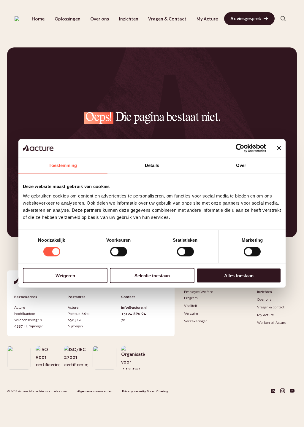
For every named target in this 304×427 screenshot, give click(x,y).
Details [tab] (152, 165)
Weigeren (65, 275)
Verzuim (191, 313)
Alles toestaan (239, 275)
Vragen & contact (270, 307)
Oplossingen (67, 18)
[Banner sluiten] (279, 148)
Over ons (99, 18)
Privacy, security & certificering (145, 391)
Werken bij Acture (271, 322)
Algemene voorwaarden (95, 391)
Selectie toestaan (152, 275)
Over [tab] (241, 165)
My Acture (207, 18)
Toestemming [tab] (63, 165)
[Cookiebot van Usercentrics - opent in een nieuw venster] (240, 148)
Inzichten (128, 18)
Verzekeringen (196, 321)
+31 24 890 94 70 (133, 316)
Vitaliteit (190, 305)
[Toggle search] (283, 18)
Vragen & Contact (167, 18)
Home (38, 18)
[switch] (118, 251)
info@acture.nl (134, 307)
